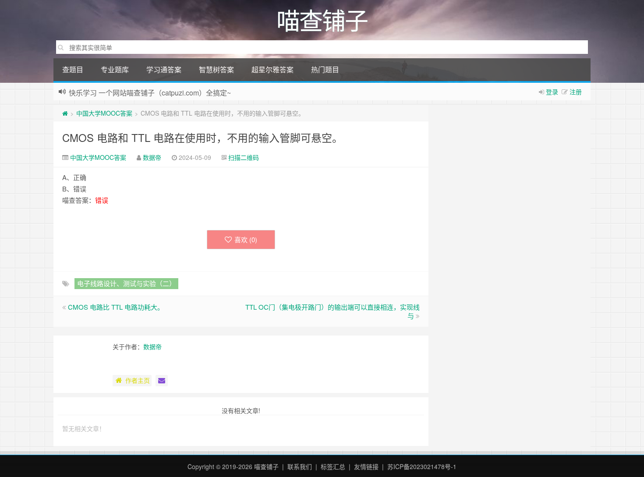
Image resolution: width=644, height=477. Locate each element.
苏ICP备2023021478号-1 (421, 466)
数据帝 (152, 157)
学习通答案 (163, 69)
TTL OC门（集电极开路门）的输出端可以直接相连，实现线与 (332, 311)
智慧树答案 (216, 69)
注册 (576, 91)
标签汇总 (333, 466)
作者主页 (137, 380)
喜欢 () (245, 239)
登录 (552, 91)
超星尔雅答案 (272, 69)
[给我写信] (162, 380)
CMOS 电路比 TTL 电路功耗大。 (116, 306)
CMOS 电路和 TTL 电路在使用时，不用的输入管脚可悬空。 (202, 137)
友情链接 (366, 466)
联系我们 (299, 466)
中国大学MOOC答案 (104, 113)
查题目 (72, 69)
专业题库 (115, 69)
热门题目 (325, 69)
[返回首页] (65, 113)
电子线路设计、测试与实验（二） (126, 283)
